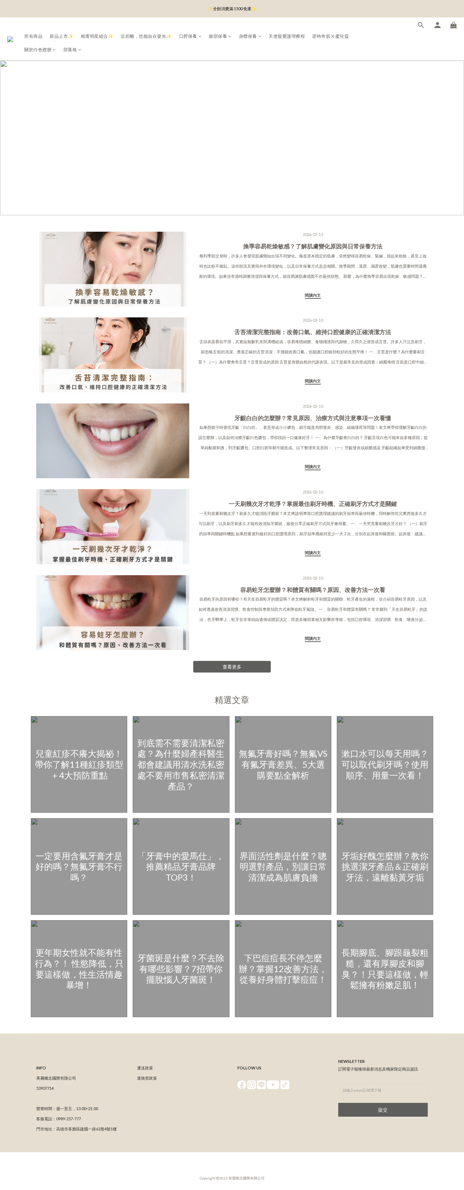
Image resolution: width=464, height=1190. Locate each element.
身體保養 (248, 36)
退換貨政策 (147, 1078)
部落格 (70, 49)
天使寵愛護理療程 (287, 36)
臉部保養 (218, 36)
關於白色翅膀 (37, 49)
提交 (383, 1110)
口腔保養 (188, 36)
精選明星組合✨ (97, 36)
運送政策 (145, 1067)
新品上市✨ (62, 36)
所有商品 (33, 36)
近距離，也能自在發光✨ (146, 36)
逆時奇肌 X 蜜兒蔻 (330, 36)
